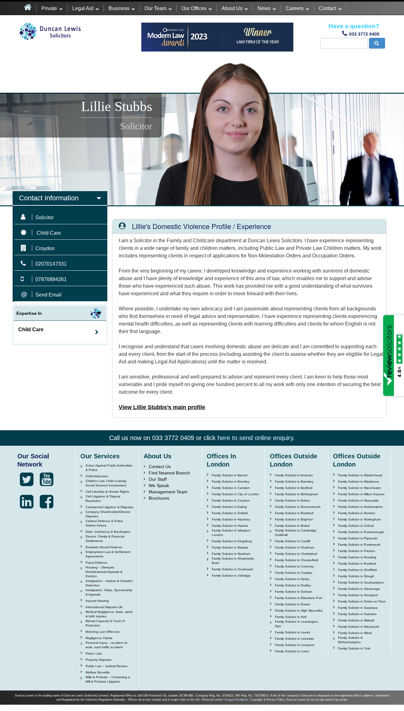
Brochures (159, 498)
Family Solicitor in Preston (356, 551)
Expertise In (29, 313)
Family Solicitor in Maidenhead (360, 475)
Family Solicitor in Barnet (229, 475)
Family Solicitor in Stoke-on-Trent (362, 601)
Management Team (168, 492)
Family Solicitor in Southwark (232, 569)
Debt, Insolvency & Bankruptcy (108, 531)
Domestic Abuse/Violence (104, 547)
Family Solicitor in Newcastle (358, 500)
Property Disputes (98, 659)
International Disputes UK (104, 607)
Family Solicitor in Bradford (294, 513)
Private (49, 8)
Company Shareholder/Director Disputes (108, 514)
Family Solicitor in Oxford (356, 525)
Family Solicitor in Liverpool (294, 645)
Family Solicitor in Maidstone (358, 481)
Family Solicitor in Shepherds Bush (233, 561)
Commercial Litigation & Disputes (109, 507)
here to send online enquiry (255, 437)
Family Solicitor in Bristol (292, 525)
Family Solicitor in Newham (231, 553)
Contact (327, 8)
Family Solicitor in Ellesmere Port (298, 598)
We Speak (159, 485)
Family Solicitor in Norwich (356, 513)
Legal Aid (82, 8)
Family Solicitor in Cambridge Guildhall (296, 533)
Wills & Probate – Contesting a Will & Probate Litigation (108, 679)
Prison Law (94, 653)
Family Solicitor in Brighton (294, 519)
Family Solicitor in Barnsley (294, 481)
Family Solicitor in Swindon (357, 614)
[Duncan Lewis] (26, 479)
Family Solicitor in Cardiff (292, 541)
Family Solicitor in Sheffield (357, 570)
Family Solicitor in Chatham (294, 547)
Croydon (45, 248)
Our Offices (193, 8)
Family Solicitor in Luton (292, 651)
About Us (232, 8)
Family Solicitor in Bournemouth (298, 506)
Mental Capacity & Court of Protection (105, 623)
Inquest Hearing (97, 600)
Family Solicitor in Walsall (356, 620)
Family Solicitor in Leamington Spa (296, 624)
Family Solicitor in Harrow (230, 525)
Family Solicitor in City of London (235, 494)
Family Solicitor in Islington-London (231, 533)
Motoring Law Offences (102, 631)
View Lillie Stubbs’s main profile (162, 407)
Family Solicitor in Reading (357, 557)
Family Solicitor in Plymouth (357, 538)
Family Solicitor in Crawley (293, 572)
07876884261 (51, 279)
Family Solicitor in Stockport (358, 595)
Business (119, 8)
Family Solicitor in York (354, 648)
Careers (295, 8)
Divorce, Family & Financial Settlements (105, 539)
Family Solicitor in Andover (294, 475)
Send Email (48, 294)
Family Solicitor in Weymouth (358, 626)
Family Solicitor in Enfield (230, 513)
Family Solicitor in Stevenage (359, 589)
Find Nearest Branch (169, 473)
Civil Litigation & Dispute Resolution (103, 498)
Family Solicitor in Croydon (231, 500)
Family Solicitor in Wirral (355, 633)
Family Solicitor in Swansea (357, 607)
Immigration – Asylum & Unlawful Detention (109, 583)
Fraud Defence (96, 562)
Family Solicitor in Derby (292, 579)
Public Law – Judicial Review (106, 666)
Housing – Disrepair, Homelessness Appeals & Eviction (104, 572)
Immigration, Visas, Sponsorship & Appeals (109, 592)
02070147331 (51, 264)
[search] (377, 43)
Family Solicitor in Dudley (293, 585)
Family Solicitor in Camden (231, 488)
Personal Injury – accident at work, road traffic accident (106, 645)
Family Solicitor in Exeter (292, 604)
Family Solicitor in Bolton (292, 500)
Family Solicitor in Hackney (231, 519)
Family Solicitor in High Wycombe (299, 610)
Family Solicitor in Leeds (292, 632)
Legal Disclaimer (237, 699)
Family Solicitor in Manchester (359, 488)
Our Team (155, 8)
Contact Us (160, 466)
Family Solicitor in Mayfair (230, 547)
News (264, 8)
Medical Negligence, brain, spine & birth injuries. (109, 614)
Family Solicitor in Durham (293, 591)
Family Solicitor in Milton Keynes (361, 494)
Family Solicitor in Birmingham (296, 494)
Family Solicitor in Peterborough (361, 532)
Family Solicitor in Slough (356, 576)
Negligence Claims (99, 638)
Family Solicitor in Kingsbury (232, 541)
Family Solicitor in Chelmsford (296, 553)
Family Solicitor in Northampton (360, 506)
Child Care (31, 329)
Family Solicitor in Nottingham (359, 519)
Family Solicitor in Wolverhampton (350, 640)
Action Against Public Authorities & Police (109, 468)
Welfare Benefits (98, 672)
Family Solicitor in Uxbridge (231, 575)
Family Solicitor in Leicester (294, 638)
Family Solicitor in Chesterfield (296, 560)
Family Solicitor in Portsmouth (359, 544)
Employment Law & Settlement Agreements (108, 554)
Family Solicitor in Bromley (230, 481)
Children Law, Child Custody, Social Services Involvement (106, 483)
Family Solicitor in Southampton (361, 582)
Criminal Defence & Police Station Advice (104, 523)
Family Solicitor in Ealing (229, 506)
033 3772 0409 (364, 34)
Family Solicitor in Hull (290, 617)
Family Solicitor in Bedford (293, 488)
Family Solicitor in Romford (357, 563)
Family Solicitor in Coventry (294, 566)
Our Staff (158, 479)
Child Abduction (97, 476)
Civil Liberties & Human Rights (107, 491)
